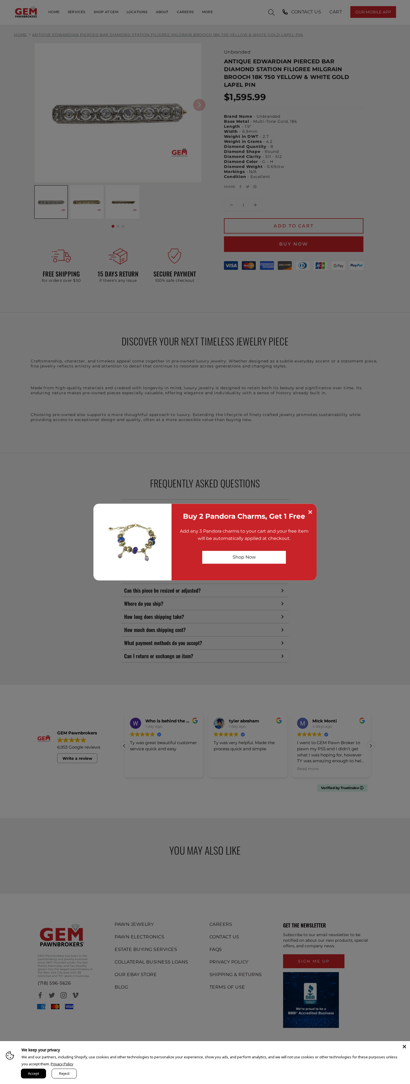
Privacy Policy (62, 1063)
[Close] (404, 1046)
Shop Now (244, 557)
